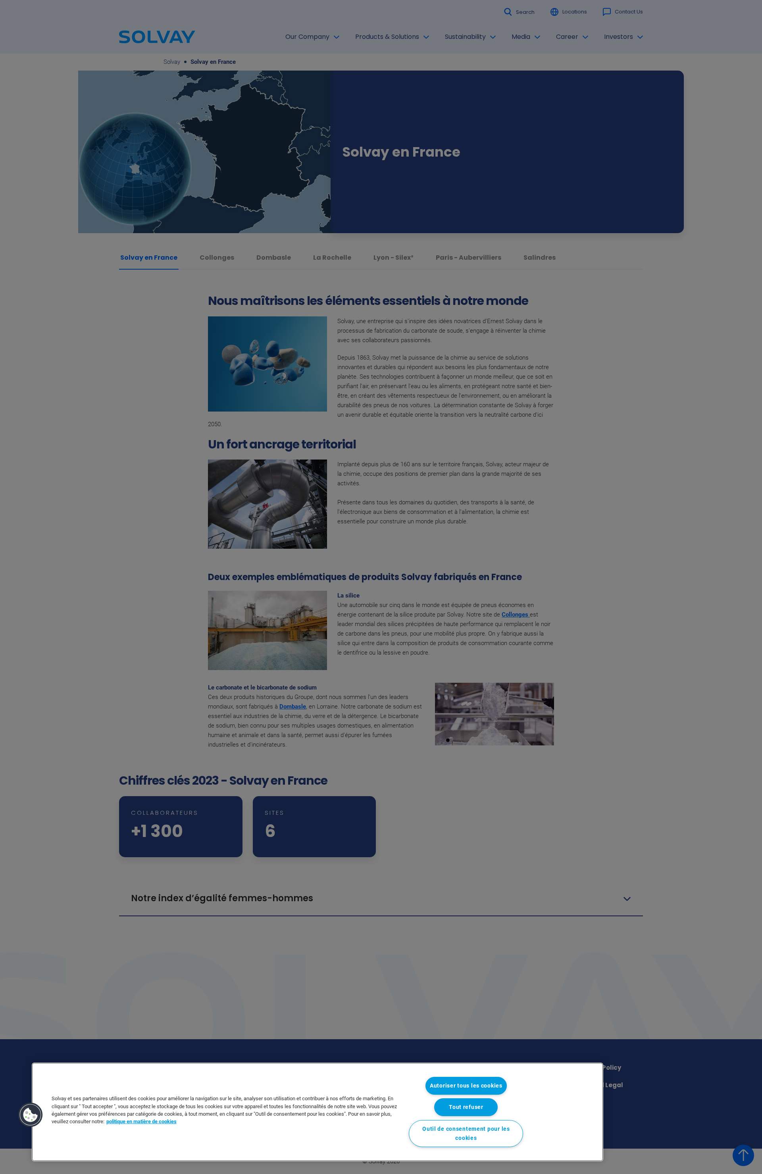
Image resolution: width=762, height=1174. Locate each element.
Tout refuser (466, 1107)
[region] (317, 1112)
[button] (30, 1115)
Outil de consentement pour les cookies (466, 1133)
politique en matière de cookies (141, 1121)
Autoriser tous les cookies (466, 1085)
